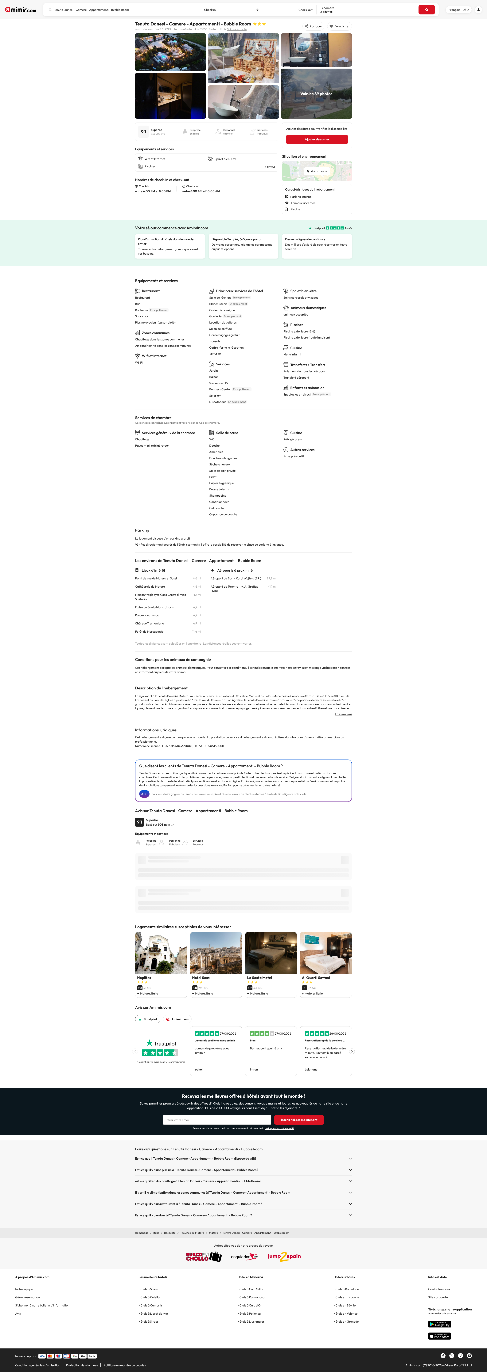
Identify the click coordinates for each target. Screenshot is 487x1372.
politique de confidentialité (279, 1128)
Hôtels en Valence (345, 1313)
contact (345, 667)
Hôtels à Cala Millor (250, 1289)
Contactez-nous (439, 1289)
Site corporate (438, 1297)
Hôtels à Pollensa (249, 1313)
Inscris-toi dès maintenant (299, 1120)
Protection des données (82, 1365)
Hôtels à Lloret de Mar (153, 1313)
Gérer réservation (27, 1297)
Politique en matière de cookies (125, 1365)
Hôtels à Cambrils (150, 1305)
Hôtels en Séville (344, 1305)
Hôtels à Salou (148, 1289)
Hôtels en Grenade (346, 1321)
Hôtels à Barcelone (346, 1289)
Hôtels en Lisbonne (346, 1297)
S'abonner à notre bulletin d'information (42, 1305)
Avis (18, 1313)
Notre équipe (24, 1289)
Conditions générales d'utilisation (37, 1365)
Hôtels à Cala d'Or (249, 1305)
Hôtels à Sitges (148, 1321)
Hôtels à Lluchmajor (250, 1321)
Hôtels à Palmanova (250, 1297)
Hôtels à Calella (149, 1297)
